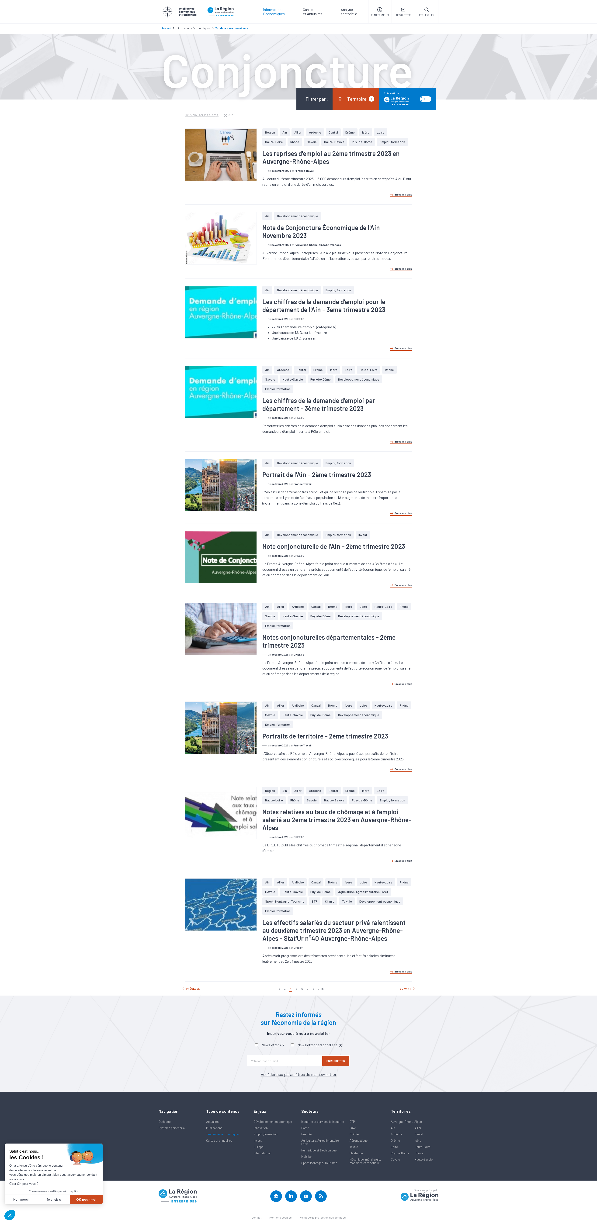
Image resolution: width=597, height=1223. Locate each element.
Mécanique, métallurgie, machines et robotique (365, 1161)
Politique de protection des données (323, 1217)
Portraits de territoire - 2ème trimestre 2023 (325, 736)
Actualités (212, 1121)
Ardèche (315, 132)
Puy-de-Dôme (362, 142)
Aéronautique (359, 1140)
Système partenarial (172, 1128)
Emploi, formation (392, 142)
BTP (315, 901)
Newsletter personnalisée (317, 1045)
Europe (259, 1147)
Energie (306, 1134)
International (262, 1153)
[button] (9, 1215)
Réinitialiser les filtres (202, 115)
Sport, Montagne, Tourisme (284, 901)
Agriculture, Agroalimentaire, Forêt (363, 892)
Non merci (20, 1199)
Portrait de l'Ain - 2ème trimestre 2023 (316, 474)
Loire (380, 132)
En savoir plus (403, 194)
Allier (298, 132)
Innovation (261, 1128)
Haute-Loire (274, 142)
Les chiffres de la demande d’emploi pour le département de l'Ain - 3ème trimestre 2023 (323, 305)
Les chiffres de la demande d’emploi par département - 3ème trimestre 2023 (318, 404)
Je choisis (53, 1199)
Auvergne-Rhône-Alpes (406, 1121)
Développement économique (297, 216)
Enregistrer (335, 1060)
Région (270, 132)
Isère (365, 132)
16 (322, 988)
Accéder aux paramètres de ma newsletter (299, 1074)
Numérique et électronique (319, 1150)
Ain (284, 132)
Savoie (312, 142)
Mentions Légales (280, 1217)
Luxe (353, 1128)
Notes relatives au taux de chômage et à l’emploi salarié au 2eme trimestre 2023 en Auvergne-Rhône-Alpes (336, 819)
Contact (256, 1217)
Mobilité (306, 1156)
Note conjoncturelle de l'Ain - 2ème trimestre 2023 (333, 546)
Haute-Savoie (334, 142)
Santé (305, 1128)
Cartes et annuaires (219, 1140)
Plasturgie (356, 1153)
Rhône (294, 142)
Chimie (329, 901)
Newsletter (270, 1045)
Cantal (333, 132)
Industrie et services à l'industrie (322, 1121)
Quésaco (165, 1121)
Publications (214, 1128)
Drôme (350, 132)
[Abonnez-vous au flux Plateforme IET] (321, 1196)
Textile (347, 901)
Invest (362, 535)
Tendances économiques (223, 1134)
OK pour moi (86, 1199)
